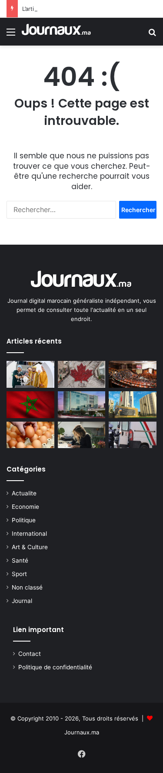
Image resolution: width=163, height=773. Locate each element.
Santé (20, 560)
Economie (25, 506)
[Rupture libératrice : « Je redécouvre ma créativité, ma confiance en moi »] (82, 435)
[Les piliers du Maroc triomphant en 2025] (30, 404)
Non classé (27, 587)
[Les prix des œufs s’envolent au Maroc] (30, 435)
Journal (22, 600)
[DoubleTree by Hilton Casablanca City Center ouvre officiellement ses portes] (82, 404)
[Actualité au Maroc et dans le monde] (56, 31)
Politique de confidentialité (55, 667)
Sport (19, 573)
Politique (24, 520)
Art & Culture (30, 547)
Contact (29, 653)
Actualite (24, 493)
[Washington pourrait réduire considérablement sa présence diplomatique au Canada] (82, 374)
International (29, 533)
